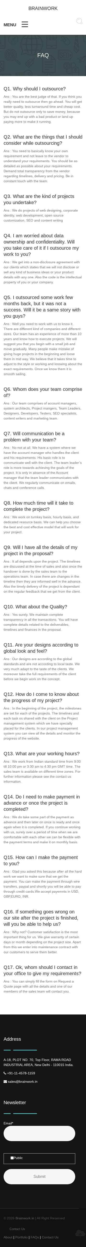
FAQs (35, 1237)
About (8, 1237)
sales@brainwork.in (22, 1081)
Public (18, 1158)
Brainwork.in (25, 1218)
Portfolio (21, 1237)
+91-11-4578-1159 (20, 1073)
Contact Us (17, 1229)
